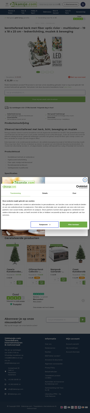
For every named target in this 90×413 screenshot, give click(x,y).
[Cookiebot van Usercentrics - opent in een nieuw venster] (77, 187)
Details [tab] (45, 193)
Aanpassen (43, 224)
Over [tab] (74, 193)
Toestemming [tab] (15, 193)
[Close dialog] (85, 180)
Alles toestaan (73, 224)
